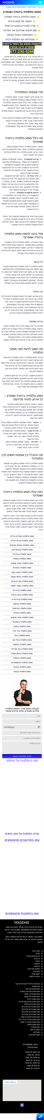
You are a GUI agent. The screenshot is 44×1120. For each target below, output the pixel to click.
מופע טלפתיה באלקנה (22, 645)
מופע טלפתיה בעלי (22, 635)
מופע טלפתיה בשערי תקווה (22, 586)
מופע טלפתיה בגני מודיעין (22, 649)
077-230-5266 (22, 51)
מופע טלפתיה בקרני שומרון (22, 563)
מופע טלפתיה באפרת (22, 559)
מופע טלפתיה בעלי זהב (22, 640)
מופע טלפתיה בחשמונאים (22, 663)
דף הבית (40, 7)
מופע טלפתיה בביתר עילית (22, 541)
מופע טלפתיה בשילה (22, 613)
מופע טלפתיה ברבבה (22, 667)
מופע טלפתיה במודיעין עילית (22, 536)
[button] (40, 2)
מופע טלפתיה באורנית (22, 568)
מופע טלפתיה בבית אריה (22, 599)
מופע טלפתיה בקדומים (22, 608)
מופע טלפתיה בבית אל (22, 590)
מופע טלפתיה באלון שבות (22, 654)
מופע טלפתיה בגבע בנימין (22, 595)
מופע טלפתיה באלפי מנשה (22, 577)
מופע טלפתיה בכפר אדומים (22, 617)
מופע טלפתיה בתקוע (22, 626)
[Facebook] (22, 1105)
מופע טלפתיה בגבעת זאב (22, 550)
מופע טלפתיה (31, 7)
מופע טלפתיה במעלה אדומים (22, 545)
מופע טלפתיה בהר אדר (22, 631)
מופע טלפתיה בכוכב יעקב (22, 572)
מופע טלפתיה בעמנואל (22, 622)
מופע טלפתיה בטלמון (22, 604)
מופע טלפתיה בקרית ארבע (22, 581)
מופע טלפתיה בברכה (22, 672)
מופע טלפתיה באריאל (22, 554)
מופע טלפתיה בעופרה (22, 658)
